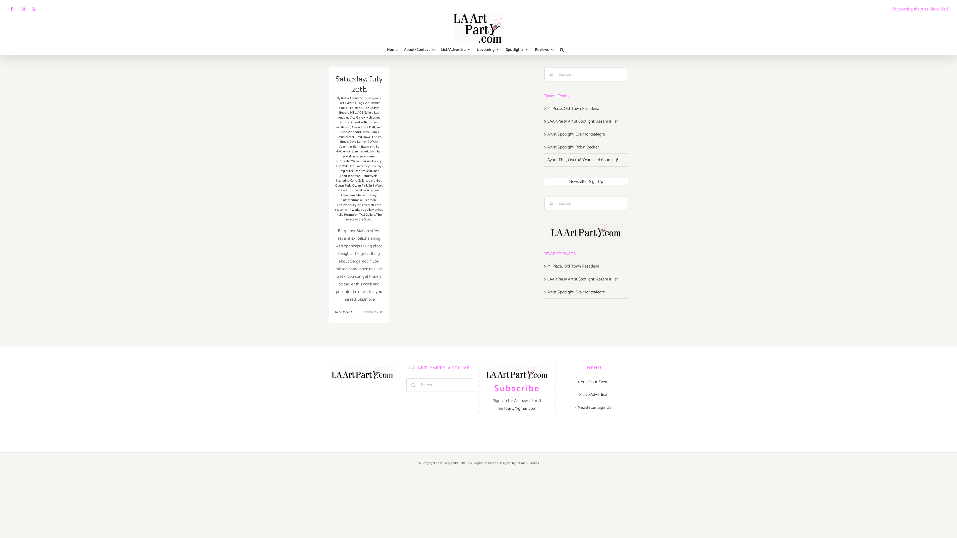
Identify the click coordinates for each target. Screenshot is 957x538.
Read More (342, 312)
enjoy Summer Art (355, 151)
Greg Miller (345, 171)
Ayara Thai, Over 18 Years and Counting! (582, 159)
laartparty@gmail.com (517, 408)
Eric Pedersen (345, 166)
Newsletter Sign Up (586, 181)
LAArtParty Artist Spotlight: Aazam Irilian (583, 121)
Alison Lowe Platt (363, 127)
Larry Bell (374, 180)
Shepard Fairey (366, 195)
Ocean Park (343, 185)
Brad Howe (363, 137)
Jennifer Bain (363, 171)
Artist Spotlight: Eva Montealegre (576, 134)
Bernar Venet (345, 137)
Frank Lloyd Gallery (369, 166)
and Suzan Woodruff (360, 130)
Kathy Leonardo (352, 98)
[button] (562, 50)
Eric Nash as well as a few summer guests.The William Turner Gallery (359, 156)
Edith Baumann (364, 146)
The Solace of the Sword (363, 217)
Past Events (346, 103)
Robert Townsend (350, 190)
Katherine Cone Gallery (351, 180)
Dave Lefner (357, 141)
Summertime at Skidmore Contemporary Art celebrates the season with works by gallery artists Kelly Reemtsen (359, 207)
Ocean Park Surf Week (367, 185)
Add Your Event (595, 381)
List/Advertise (594, 394)
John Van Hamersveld (363, 176)
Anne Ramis (370, 132)
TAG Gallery (367, 214)
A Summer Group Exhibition (359, 105)
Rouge (367, 190)
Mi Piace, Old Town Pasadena (573, 108)
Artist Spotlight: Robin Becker (573, 147)
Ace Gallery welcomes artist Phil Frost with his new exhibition (358, 122)
